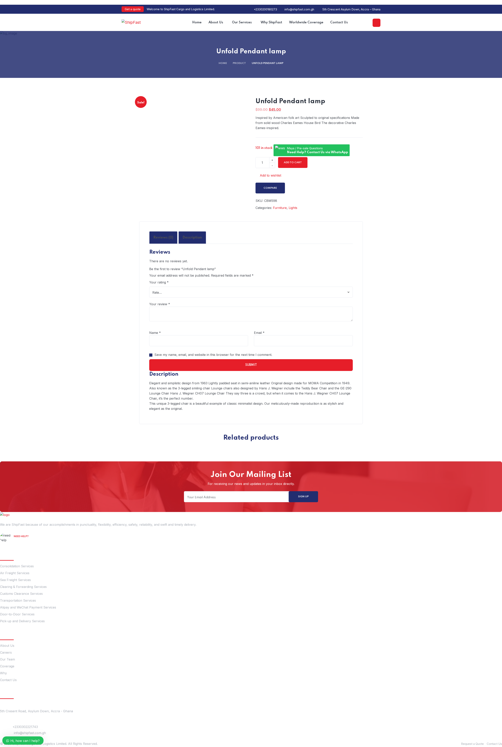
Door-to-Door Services (17, 614)
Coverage (7, 666)
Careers (6, 652)
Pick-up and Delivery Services (22, 621)
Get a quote (133, 9)
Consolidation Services (17, 566)
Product (239, 63)
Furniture (280, 208)
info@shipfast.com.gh (299, 9)
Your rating (159, 282)
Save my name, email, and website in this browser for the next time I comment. (213, 355)
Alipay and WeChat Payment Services (28, 607)
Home (223, 63)
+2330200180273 (265, 9)
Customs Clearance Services (21, 594)
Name (155, 333)
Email (259, 333)
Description (192, 237)
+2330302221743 (25, 727)
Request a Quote (472, 744)
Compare (270, 188)
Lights (293, 208)
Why (3, 673)
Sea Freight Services (15, 580)
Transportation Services (18, 600)
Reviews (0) (163, 237)
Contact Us (8, 680)
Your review (159, 304)
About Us (7, 646)
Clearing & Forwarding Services (23, 587)
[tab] (163, 237)
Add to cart (293, 162)
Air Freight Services (14, 573)
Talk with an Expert (30, 542)
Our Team (7, 659)
